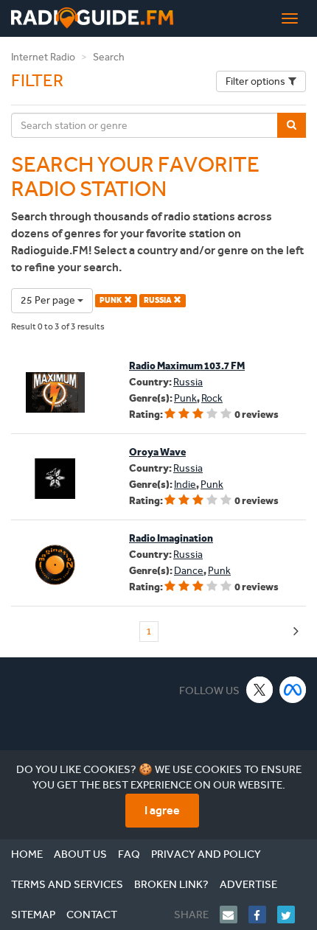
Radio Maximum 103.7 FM (187, 366)
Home (27, 854)
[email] (234, 914)
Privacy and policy (206, 854)
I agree (162, 810)
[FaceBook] (262, 914)
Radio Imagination (171, 538)
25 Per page (49, 300)
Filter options (255, 81)
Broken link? (171, 884)
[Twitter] (291, 914)
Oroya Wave (157, 452)
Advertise (248, 884)
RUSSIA (158, 300)
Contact (91, 914)
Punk (185, 398)
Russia (188, 382)
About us (80, 854)
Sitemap (33, 914)
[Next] (296, 632)
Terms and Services (67, 884)
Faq (129, 854)
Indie (185, 484)
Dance (188, 570)
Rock (212, 398)
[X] (260, 689)
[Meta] (293, 689)
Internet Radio (43, 57)
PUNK (112, 300)
